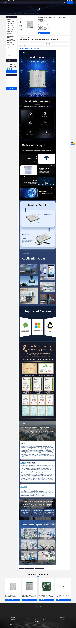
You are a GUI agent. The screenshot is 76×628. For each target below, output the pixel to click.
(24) (11, 52)
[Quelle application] (9, 69)
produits (10, 13)
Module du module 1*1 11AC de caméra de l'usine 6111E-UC (28, 596)
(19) (11, 29)
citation (70, 2)
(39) (11, 49)
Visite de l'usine (62, 615)
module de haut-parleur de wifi (39, 568)
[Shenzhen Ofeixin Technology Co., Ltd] (5, 3)
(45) (10, 25)
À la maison (40, 2)
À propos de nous (50, 2)
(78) (10, 23)
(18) (11, 34)
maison (7, 13)
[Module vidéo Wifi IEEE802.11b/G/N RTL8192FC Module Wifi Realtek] (30, 24)
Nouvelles (62, 619)
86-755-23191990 (70, 0)
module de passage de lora (23, 568)
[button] (21, 30)
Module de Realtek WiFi (15, 13)
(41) (11, 27)
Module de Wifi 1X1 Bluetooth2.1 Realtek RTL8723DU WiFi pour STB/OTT (44, 596)
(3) (9, 42)
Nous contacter (57, 2)
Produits (45, 2)
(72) (11, 31)
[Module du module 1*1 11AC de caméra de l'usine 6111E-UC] (29, 586)
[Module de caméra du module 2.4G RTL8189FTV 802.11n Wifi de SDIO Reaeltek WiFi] (12, 586)
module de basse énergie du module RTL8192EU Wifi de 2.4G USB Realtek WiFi (62, 596)
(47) (11, 47)
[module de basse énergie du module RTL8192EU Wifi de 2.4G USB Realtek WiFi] (62, 586)
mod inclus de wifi (31, 568)
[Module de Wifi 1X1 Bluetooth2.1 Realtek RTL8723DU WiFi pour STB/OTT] (45, 586)
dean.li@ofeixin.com (63, 0)
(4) (9, 19)
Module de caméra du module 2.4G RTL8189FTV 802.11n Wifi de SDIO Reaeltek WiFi (12, 596)
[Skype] (7, 69)
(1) (10, 44)
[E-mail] (11, 69)
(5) (10, 21)
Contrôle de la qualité (62, 617)
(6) (11, 40)
